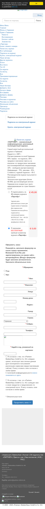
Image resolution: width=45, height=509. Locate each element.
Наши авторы (5, 58)
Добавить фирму (6, 95)
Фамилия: (28, 285)
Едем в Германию (7, 32)
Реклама (3, 97)
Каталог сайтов (7, 39)
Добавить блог (5, 88)
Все (1, 74)
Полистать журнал (7, 49)
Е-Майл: (29, 324)
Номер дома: (28, 298)
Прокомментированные (8, 76)
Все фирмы (4, 92)
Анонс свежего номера (8, 46)
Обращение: (27, 267)
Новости (4, 35)
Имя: (30, 278)
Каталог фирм (5, 90)
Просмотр (3, 106)
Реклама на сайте (7, 102)
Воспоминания (7, 37)
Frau (7, 271)
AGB (39, 457)
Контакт (26, 455)
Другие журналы (6, 60)
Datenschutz (17, 455)
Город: (30, 311)
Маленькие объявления (9, 104)
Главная (3, 28)
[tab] (20, 117)
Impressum (7, 455)
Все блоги (4, 65)
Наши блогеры (5, 86)
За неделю (4, 69)
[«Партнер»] (23, 10)
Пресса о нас (19, 457)
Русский (31, 492)
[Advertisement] (22, 426)
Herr (7, 275)
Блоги (2, 62)
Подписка (3, 111)
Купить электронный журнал (11, 55)
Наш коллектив (30, 457)
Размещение (5, 109)
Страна (30, 318)
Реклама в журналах (8, 99)
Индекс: (30, 305)
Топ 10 (2, 67)
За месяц (3, 72)
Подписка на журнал (8, 53)
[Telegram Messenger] (9, 496)
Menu (2, 25)
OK (36, 3)
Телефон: (29, 330)
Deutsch (37, 492)
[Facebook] (21, 496)
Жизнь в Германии (7, 30)
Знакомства (6, 42)
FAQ (22, 459)
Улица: (30, 292)
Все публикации (6, 51)
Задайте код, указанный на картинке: (21, 348)
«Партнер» (4, 44)
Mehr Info (15, 7)
